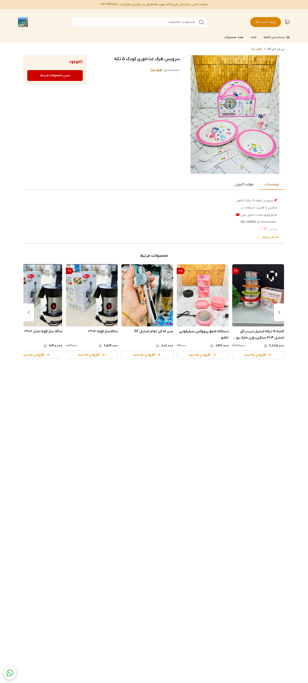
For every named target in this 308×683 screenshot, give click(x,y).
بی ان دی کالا (276, 49)
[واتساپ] (10, 673)
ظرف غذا (256, 49)
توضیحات (271, 184)
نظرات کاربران (244, 184)
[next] (28, 312)
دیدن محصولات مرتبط (55, 75)
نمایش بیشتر (270, 237)
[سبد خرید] (287, 22)
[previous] (279, 312)
